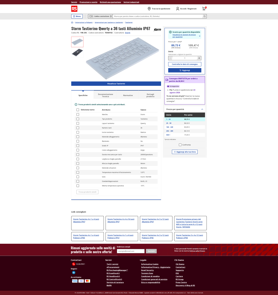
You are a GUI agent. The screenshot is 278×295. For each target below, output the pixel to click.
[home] (72, 22)
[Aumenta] (199, 58)
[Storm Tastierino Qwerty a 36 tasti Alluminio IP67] (122, 58)
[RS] (74, 9)
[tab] (82, 94)
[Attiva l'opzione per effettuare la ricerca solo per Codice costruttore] (111, 16)
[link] (186, 36)
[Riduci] (170, 58)
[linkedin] (73, 272)
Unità (170, 51)
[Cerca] (204, 16)
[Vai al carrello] (204, 8)
